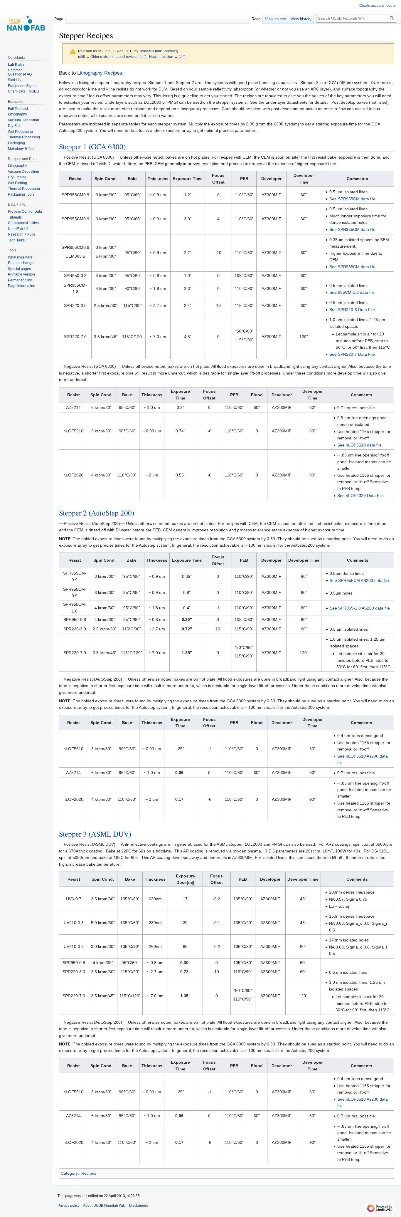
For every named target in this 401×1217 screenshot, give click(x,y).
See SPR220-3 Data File (352, 309)
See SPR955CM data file (352, 199)
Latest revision (127, 56)
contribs (170, 51)
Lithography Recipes (99, 73)
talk (159, 51)
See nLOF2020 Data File (360, 495)
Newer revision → (163, 56)
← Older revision (99, 56)
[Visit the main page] (25, 23)
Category (69, 1173)
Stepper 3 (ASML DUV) (95, 834)
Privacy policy (69, 1205)
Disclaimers (138, 1205)
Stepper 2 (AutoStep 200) (96, 513)
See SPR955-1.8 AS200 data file (360, 608)
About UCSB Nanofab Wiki (104, 1205)
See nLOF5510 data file (359, 445)
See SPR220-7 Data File (352, 354)
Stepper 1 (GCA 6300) (92, 146)
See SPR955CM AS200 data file (359, 580)
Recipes (88, 1173)
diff (81, 56)
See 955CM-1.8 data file (352, 292)
